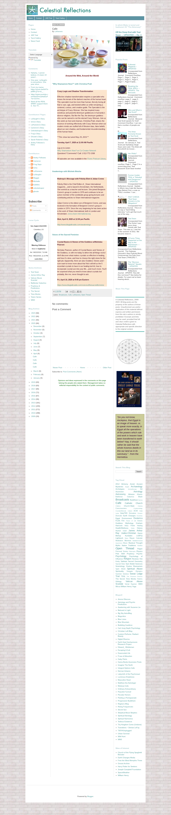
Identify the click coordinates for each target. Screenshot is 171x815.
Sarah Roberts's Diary (39, 140)
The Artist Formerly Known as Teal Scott (134, 134)
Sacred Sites (120, 564)
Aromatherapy (132, 489)
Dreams (140, 513)
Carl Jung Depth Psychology (129, 628)
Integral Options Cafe (126, 668)
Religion (127, 559)
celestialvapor (38, 188)
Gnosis (139, 521)
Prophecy (130, 554)
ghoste (36, 191)
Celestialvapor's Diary (39, 131)
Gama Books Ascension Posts (129, 662)
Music (125, 543)
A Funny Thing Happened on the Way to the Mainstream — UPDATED (135, 242)
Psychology (121, 556)
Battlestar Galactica (38, 283)
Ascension (120, 492)
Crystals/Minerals (121, 511)
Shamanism (137, 566)
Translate (37, 60)
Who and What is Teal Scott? (135, 111)
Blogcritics (122, 616)
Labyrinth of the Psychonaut (129, 674)
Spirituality (120, 571)
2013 (33, 403)
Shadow (129, 566)
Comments (36, 210)
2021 (33, 320)
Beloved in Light (124, 610)
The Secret (35, 291)
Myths (118, 545)
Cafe (70, 295)
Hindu (132, 528)
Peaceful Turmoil (124, 692)
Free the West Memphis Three (130, 760)
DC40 (136, 511)
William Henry (126, 586)
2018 (33, 386)
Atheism (131, 494)
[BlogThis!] (73, 291)
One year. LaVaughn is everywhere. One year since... (39, 82)
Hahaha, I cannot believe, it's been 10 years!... (39, 75)
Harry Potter (130, 526)
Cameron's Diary (37, 128)
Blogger (90, 796)
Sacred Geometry (135, 561)
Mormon (128, 541)
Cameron (37, 161)
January (36, 378)
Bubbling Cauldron (125, 625)
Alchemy (124, 484)
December (37, 326)
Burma (140, 500)
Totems (139, 579)
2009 (33, 416)
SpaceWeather (124, 772)
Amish (132, 484)
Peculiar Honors (124, 695)
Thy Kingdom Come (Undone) (130, 725)
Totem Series (36, 297)
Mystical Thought (135, 543)
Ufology (119, 581)
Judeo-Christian (128, 533)
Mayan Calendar (136, 538)
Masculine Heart (124, 680)
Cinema (140, 506)
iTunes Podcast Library (96, 159)
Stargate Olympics (134, 571)
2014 (33, 399)
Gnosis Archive (124, 763)
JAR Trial (48, 18)
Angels (127, 486)
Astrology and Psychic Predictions (126, 603)
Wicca (118, 586)
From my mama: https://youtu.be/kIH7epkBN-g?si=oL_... (39, 89)
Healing (139, 526)
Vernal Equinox (131, 584)
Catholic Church (134, 503)
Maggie (36, 178)
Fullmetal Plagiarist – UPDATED (132, 67)
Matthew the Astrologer (127, 683)
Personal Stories (122, 551)
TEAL (123, 576)
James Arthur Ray (38, 275)
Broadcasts (63, 295)
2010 (33, 413)
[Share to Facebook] (78, 291)
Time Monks (35, 294)
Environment (127, 518)
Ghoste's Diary (36, 137)
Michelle (36, 181)
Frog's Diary (35, 134)
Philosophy (132, 551)
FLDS (118, 521)
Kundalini (128, 536)
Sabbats (124, 561)
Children (118, 506)
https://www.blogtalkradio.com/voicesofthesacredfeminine (80, 285)
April (35, 354)
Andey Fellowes (39, 158)
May (35, 350)
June (35, 347)
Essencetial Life (124, 653)
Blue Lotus (122, 619)
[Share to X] (75, 291)
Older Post (107, 368)
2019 (33, 382)
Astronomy (121, 494)
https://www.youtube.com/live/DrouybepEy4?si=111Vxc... (39, 96)
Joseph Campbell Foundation (129, 769)
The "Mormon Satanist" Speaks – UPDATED (134, 264)
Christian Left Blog (125, 631)
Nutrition (139, 545)
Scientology (120, 566)
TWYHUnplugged (125, 731)
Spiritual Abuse (134, 569)
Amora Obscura (124, 599)
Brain (140, 497)
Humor (118, 531)
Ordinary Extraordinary (127, 689)
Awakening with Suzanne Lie (129, 607)
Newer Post (57, 368)
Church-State (129, 506)
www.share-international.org (79, 214)
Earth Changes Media (126, 758)
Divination (132, 513)
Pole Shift (120, 554)
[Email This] (71, 291)
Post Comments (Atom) (72, 372)
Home (30, 18)
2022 (33, 316)
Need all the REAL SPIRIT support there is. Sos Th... (39, 104)
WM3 (33, 300)
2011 (33, 409)
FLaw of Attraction (125, 656)
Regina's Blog (123, 704)
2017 (33, 389)
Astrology (138, 491)
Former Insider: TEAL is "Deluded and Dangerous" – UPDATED (135, 178)
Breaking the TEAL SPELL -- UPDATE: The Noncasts (134, 89)
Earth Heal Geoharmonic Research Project (127, 643)
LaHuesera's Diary (38, 125)
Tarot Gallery (60, 18)
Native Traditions (129, 545)
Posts (34, 206)
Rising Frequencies (125, 707)
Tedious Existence (125, 722)
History (139, 528)
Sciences (138, 564)
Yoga (134, 586)
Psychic (139, 554)
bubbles (36, 185)
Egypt (118, 518)
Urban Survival (123, 734)
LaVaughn (37, 175)
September (38, 337)
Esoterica (138, 518)
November (37, 330)
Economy (139, 516)
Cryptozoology (138, 508)
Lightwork (119, 538)
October (36, 333)
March (36, 371)
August (36, 340)
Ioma (35, 168)
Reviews (135, 559)
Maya (126, 538)
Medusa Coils (123, 686)
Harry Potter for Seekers (127, 766)
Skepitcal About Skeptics (127, 713)
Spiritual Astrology (125, 716)
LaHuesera (76, 295)
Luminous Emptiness (126, 677)
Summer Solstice (122, 574)
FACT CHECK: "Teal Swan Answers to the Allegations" (134, 200)
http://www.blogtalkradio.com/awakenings (74, 225)
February (37, 374)
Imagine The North (125, 665)
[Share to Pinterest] (80, 291)
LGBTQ (139, 536)
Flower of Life (131, 521)
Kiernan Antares (124, 671)
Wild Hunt (121, 736)
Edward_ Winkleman (126, 647)
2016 (33, 392)
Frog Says (37, 164)
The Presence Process (134, 576)
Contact (39, 18)
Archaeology (136, 486)
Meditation (119, 541)
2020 (33, 323)
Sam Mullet (130, 564)
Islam (125, 531)
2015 (33, 396)
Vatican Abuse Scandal (36, 279)
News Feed (35, 41)
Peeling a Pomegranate (127, 698)
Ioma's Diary (36, 122)
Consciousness (121, 508)
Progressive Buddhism (127, 701)
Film (123, 521)
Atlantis (139, 494)
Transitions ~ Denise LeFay (128, 728)
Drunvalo (119, 516)
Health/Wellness (122, 528)
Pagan (139, 549)
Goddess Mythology (124, 523)
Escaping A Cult (124, 650)
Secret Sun (122, 710)
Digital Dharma (124, 639)
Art (141, 489)
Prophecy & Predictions (35, 287)
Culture (130, 511)
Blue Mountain (123, 622)
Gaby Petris (122, 659)
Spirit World (120, 569)
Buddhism (134, 500)
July (35, 343)
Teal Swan (35, 272)
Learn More (39, 259)
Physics (139, 551)
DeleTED (123, 513)
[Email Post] (66, 291)
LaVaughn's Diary (38, 119)
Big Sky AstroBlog (125, 613)
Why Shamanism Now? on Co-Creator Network (76, 150)
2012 (33, 406)
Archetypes (120, 489)
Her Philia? (132, 153)
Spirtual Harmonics (125, 719)
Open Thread (86, 295)
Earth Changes (129, 516)
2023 (33, 313)
